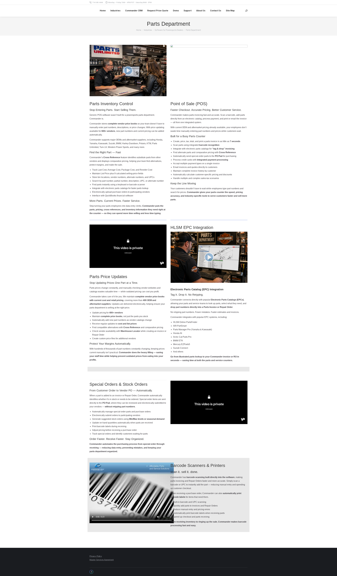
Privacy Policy (96, 556)
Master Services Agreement (102, 560)
